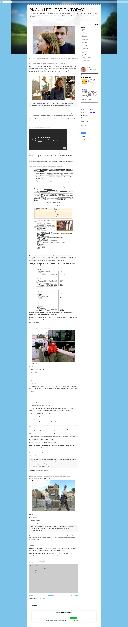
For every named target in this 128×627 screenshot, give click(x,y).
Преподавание (85, 48)
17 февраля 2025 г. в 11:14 (44, 568)
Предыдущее (74, 595)
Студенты (84, 54)
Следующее (32, 595)
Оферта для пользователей (86, 139)
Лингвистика (84, 36)
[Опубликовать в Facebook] (43, 561)
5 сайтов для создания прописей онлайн (92, 90)
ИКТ (83, 32)
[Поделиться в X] (42, 561)
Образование (84, 45)
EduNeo (35, 558)
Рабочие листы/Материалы (87, 49)
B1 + (43, 562)
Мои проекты (84, 42)
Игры (83, 30)
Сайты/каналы (85, 52)
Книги (83, 35)
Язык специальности (86, 60)
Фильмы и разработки (36, 562)
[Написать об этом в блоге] (40, 561)
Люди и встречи (85, 38)
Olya (89, 67)
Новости (83, 43)
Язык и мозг (84, 58)
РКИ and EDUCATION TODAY (56, 10)
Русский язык (85, 51)
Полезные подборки (86, 46)
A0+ (83, 61)
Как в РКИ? (84, 33)
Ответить (35, 572)
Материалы (84, 41)
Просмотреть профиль (91, 69)
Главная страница (53, 595)
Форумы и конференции (87, 57)
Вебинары (84, 29)
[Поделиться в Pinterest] (44, 561)
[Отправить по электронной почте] (39, 561)
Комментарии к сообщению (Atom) (43, 598)
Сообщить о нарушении (87, 74)
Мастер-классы (85, 39)
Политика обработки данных (86, 138)
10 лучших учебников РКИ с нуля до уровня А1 (93, 80)
